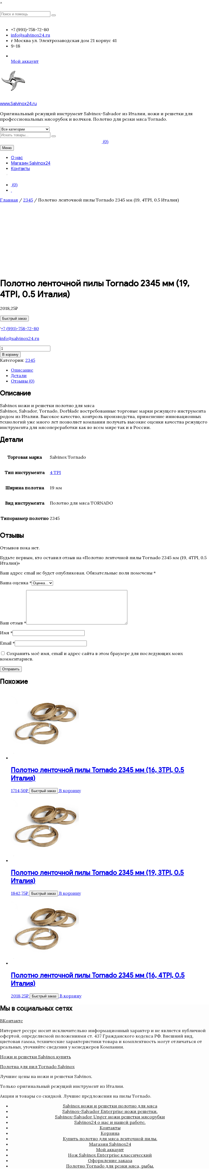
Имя (6, 632)
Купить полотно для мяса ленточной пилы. (110, 1138)
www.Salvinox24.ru (18, 103)
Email (7, 643)
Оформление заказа (110, 1160)
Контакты (20, 168)
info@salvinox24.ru (19, 338)
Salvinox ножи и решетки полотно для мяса (110, 1106)
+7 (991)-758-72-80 (20, 328)
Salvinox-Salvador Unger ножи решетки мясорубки (110, 1116)
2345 (28, 200)
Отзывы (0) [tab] (22, 381)
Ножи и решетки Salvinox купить (35, 1056)
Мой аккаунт (25, 61)
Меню (7, 148)
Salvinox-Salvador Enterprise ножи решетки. (110, 1111)
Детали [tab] (19, 375)
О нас (17, 158)
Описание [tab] (22, 370)
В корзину (10, 355)
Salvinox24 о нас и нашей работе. (110, 1122)
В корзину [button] (70, 790)
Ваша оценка (16, 582)
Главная (9, 200)
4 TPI (55, 472)
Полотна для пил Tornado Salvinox (37, 1066)
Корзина (110, 1133)
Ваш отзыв (13, 623)
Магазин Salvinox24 (30, 163)
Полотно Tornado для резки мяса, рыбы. (110, 1166)
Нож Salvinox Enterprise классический (110, 1155)
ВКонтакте (11, 1020)
